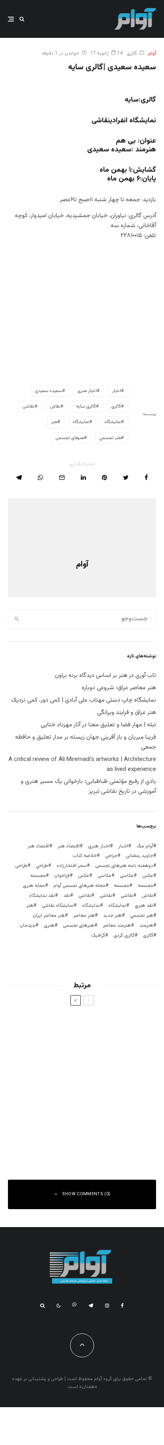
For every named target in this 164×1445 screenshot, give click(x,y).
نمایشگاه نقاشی (58, 905)
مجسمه (38, 875)
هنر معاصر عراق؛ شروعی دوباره (119, 687)
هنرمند (146, 925)
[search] (16, 619)
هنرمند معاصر (117, 925)
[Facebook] (122, 1305)
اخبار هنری (87, 391)
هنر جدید (112, 915)
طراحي (42, 865)
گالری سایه (86, 406)
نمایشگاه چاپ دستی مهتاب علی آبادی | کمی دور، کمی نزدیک (83, 700)
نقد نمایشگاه (42, 895)
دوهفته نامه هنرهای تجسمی (124, 865)
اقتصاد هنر (69, 846)
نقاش (55, 406)
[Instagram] (107, 1305)
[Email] (62, 477)
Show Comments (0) (86, 1194)
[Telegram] (90, 1305)
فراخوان (62, 875)
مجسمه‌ (121, 885)
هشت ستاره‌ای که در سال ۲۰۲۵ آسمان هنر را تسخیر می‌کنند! (67, 1025)
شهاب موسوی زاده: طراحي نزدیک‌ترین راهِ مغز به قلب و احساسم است (67, 1064)
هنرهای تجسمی (70, 438)
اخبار (116, 391)
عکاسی (127, 875)
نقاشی (29, 406)
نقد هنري (144, 905)
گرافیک (98, 935)
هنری (49, 925)
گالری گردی (124, 935)
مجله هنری (34, 885)
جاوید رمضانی (139, 855)
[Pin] (104, 477)
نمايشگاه (113, 422)
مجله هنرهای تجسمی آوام (79, 885)
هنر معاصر (84, 915)
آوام (152, 53)
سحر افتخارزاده (72, 865)
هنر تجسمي (110, 438)
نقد (66, 895)
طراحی (21, 865)
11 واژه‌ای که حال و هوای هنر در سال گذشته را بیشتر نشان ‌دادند (67, 1103)
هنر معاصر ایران (49, 915)
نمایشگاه (81, 422)
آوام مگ (145, 846)
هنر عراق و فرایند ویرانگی (126, 712)
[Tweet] (126, 477)
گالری (132, 53)
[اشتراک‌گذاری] (146, 477)
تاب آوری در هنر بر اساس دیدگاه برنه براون (105, 675)
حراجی (111, 855)
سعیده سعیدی (48, 391)
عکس (83, 875)
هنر (54, 422)
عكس (147, 875)
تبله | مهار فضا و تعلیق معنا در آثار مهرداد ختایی (98, 724)
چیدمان (27, 925)
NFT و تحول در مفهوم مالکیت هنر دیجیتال (69, 1142)
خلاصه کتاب (84, 855)
